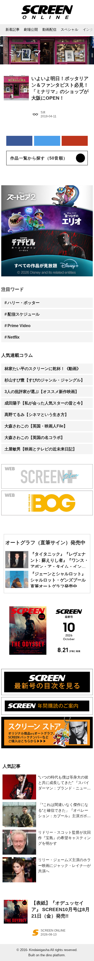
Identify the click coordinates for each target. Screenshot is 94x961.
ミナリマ (25, 52)
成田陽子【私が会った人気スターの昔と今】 (45, 403)
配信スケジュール (24, 314)
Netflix (14, 337)
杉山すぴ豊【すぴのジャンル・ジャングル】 (45, 380)
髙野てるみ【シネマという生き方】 (37, 414)
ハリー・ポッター (24, 302)
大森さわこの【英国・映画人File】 (36, 426)
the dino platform (52, 955)
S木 (43, 112)
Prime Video (19, 325)
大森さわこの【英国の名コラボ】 (35, 437)
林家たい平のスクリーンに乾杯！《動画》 (43, 368)
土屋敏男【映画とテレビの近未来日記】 (41, 449)
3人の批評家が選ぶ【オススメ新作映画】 (42, 391)
